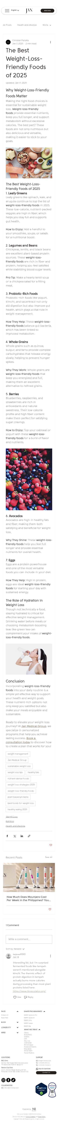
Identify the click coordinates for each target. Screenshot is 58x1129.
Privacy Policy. (42, 1116)
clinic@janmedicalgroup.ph (44, 1060)
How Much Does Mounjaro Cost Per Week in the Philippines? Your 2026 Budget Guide (28, 899)
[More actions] (50, 42)
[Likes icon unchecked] (15, 997)
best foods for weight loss (21, 803)
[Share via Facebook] (7, 836)
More (45, 25)
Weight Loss (12, 817)
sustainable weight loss (19, 766)
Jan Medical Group (17, 760)
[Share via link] (29, 836)
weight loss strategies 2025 (21, 785)
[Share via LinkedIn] (21, 836)
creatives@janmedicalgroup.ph (11, 1088)
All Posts (7, 25)
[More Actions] (50, 956)
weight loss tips (15, 772)
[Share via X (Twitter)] (14, 836)
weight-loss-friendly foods (21, 791)
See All (48, 857)
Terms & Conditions (30, 1116)
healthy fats (33, 772)
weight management (18, 754)
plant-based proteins (18, 797)
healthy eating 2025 (17, 809)
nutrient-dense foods (18, 779)
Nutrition (10, 821)
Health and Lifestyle (27, 25)
